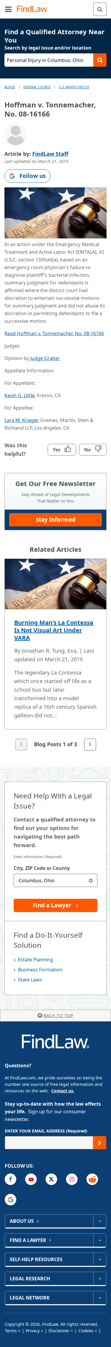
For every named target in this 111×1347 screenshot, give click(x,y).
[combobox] (55, 880)
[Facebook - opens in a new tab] (10, 1179)
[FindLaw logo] (34, 9)
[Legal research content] (99, 1278)
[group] (55, 655)
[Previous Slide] (21, 744)
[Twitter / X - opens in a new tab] (51, 1179)
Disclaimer (59, 1330)
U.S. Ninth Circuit (74, 87)
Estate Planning (35, 959)
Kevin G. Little (19, 395)
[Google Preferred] (10, 1199)
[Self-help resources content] (99, 1259)
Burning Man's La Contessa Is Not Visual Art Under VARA (53, 630)
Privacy (33, 1330)
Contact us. (62, 1091)
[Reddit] (92, 1179)
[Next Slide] (90, 744)
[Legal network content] (99, 1297)
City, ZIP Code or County (42, 868)
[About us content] (99, 1221)
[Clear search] (90, 880)
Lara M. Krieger (21, 420)
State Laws (30, 979)
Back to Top (58, 1015)
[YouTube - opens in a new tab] (31, 1179)
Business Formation (40, 969)
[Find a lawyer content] (99, 1240)
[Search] (100, 9)
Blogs (9, 87)
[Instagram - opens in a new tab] (72, 1179)
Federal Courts (37, 87)
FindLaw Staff (50, 153)
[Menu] (8, 9)
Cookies (86, 1330)
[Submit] (99, 1142)
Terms (11, 1330)
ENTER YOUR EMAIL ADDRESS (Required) (46, 1131)
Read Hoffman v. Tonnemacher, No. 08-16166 (54, 333)
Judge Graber (45, 358)
